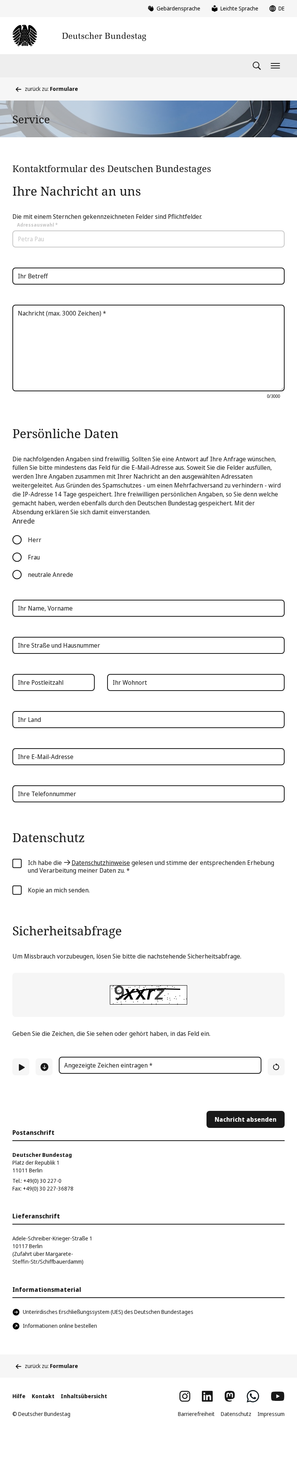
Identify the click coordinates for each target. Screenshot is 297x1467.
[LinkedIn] (207, 1396)
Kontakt (43, 1396)
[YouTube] (278, 1396)
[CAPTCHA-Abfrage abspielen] (20, 1066)
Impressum (271, 1414)
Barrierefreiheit (196, 1414)
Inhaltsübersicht (84, 1396)
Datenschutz (236, 1414)
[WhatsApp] (253, 1396)
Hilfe (19, 1396)
